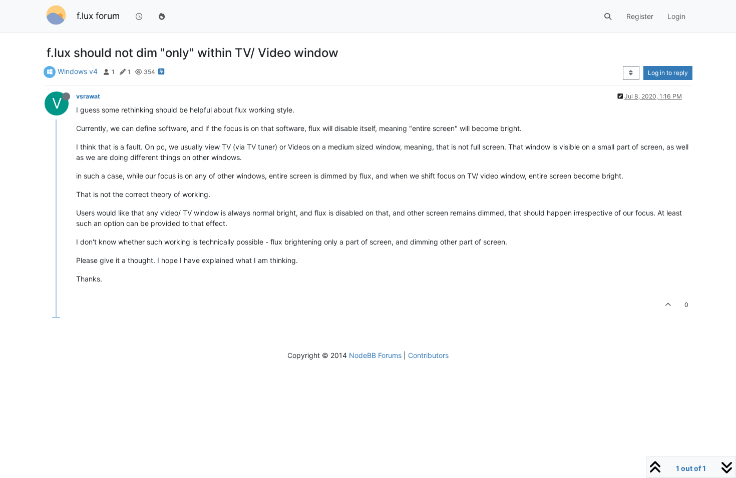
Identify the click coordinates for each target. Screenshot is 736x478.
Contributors (428, 355)
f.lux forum (98, 15)
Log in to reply (668, 72)
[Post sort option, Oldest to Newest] (631, 73)
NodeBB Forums (375, 355)
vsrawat (88, 96)
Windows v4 (78, 71)
